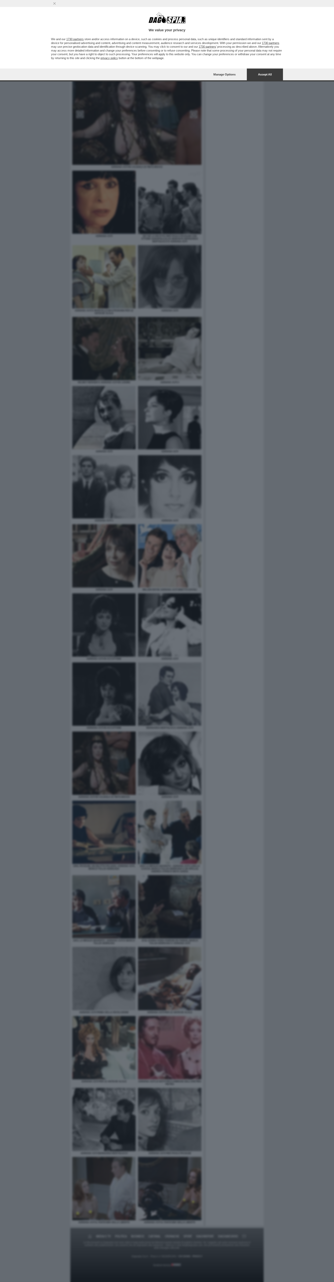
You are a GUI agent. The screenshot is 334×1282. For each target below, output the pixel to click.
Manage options (224, 74)
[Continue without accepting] (54, 3)
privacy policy (109, 58)
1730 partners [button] (75, 39)
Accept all (265, 74)
